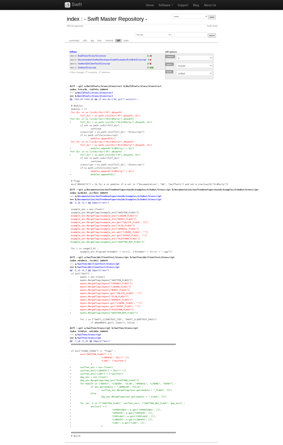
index (73, 19)
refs (85, 40)
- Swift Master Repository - (115, 19)
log (92, 40)
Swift (76, 4)
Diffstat (73, 52)
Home (150, 5)
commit (109, 40)
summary (74, 40)
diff (118, 40)
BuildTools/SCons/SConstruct (92, 56)
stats (126, 40)
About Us (210, 5)
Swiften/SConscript (87, 67)
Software (165, 5)
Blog (196, 5)
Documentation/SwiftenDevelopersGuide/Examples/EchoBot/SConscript (112, 60)
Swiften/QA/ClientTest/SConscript (94, 63)
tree (99, 40)
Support (183, 5)
